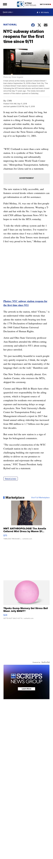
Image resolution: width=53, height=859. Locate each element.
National (10, 24)
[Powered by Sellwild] (45, 662)
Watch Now (45, 4)
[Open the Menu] (4, 4)
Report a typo (10, 479)
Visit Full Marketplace (40, 497)
